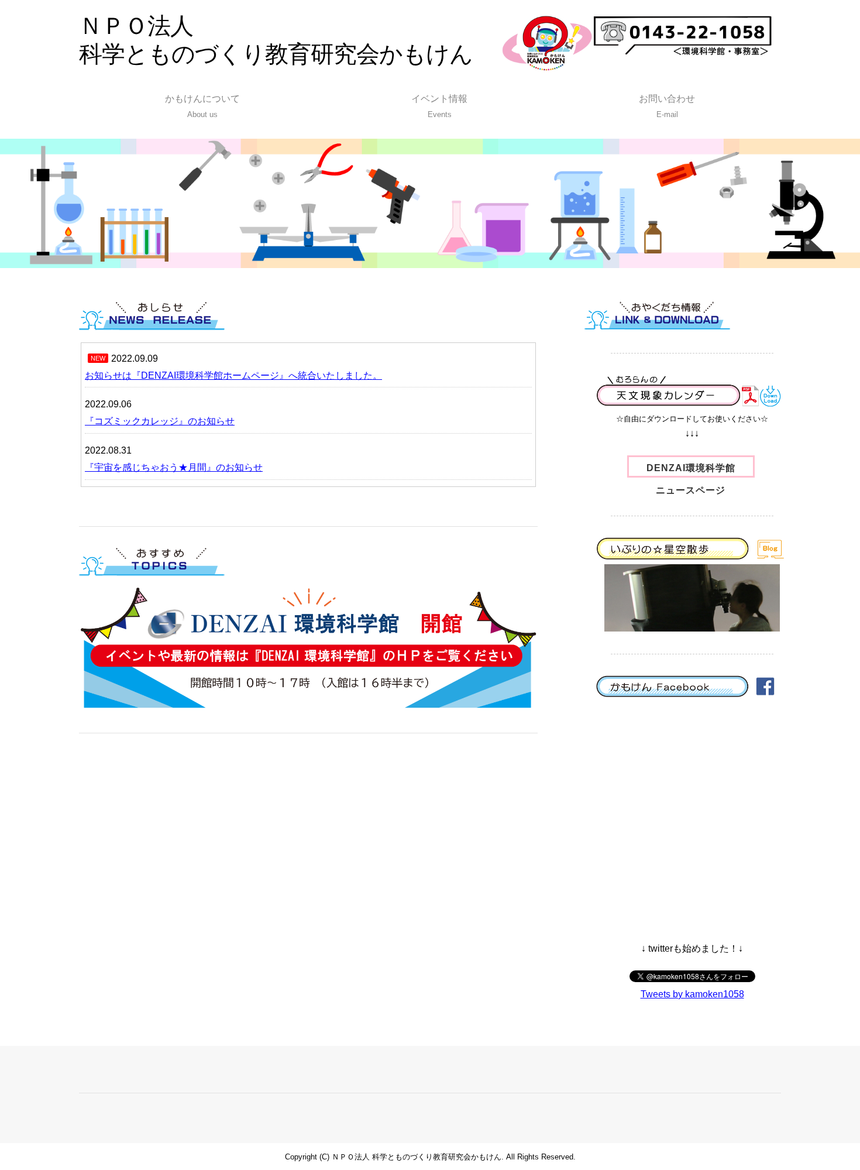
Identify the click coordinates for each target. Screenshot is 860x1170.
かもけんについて (202, 106)
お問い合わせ (667, 106)
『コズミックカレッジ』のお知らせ (160, 421)
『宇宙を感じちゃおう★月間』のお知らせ (174, 467)
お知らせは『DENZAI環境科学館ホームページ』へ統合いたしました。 (233, 375)
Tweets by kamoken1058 (692, 994)
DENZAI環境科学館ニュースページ (690, 470)
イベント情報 (439, 106)
